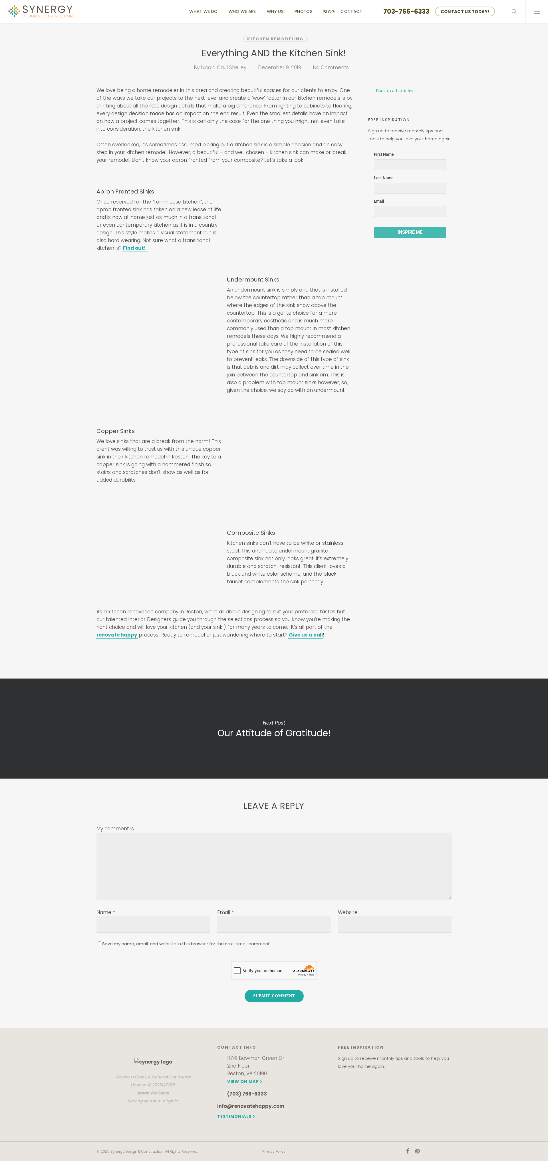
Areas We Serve (153, 1093)
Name (105, 912)
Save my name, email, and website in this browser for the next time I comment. (186, 944)
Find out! (135, 248)
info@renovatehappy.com (250, 1106)
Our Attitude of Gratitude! (274, 729)
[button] (536, 11)
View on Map (243, 1081)
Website (348, 912)
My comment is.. (116, 828)
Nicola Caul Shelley (223, 67)
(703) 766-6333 (247, 1093)
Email (225, 912)
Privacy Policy (273, 1151)
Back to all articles (393, 90)
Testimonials (234, 1116)
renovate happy (116, 634)
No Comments (331, 67)
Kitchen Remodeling (275, 39)
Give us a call (306, 634)
